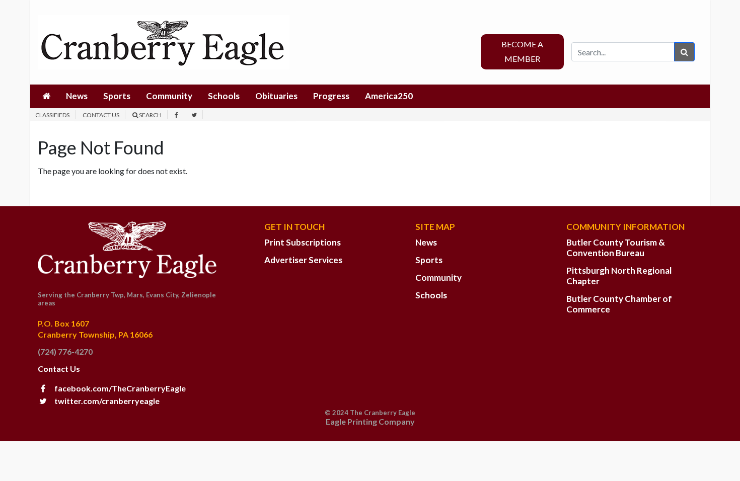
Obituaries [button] (276, 96)
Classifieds (52, 115)
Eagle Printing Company (370, 421)
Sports (428, 260)
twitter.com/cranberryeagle (106, 401)
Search (150, 115)
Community (438, 277)
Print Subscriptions (302, 242)
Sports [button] (116, 96)
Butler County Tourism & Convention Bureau (615, 247)
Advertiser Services (303, 260)
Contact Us (101, 115)
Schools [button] (224, 96)
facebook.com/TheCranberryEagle (119, 388)
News (426, 242)
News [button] (77, 96)
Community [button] (169, 96)
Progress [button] (331, 96)
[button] (46, 96)
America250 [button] (389, 96)
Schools (431, 295)
